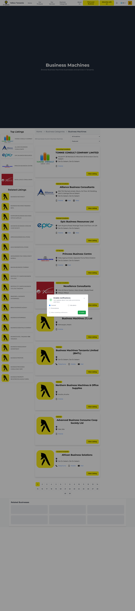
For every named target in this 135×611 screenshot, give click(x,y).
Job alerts (73, 305)
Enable (81, 312)
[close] (84, 298)
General (53, 305)
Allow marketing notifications (59, 312)
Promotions (55, 308)
